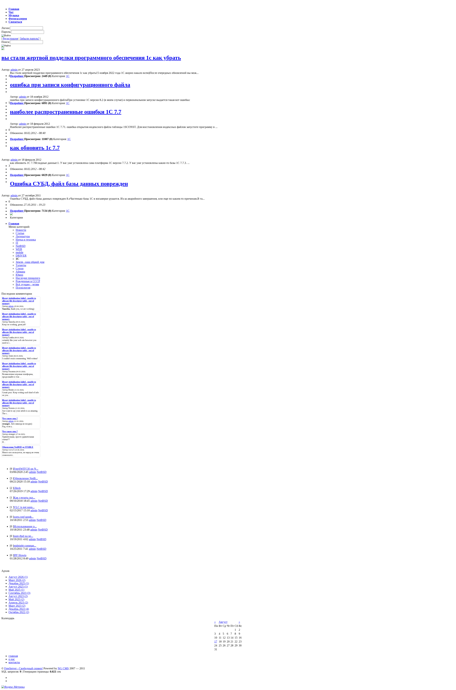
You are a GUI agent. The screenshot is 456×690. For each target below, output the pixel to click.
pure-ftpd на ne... (23, 536)
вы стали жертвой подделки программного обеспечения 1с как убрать (91, 57)
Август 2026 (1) (18, 576)
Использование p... (25, 526)
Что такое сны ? (10, 418)
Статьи (20, 233)
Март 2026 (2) (17, 580)
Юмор (19, 274)
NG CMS (63, 668)
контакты (14, 662)
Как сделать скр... (24, 497)
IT (17, 242)
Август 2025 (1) (18, 586)
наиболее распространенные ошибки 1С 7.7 (65, 112)
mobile (19, 252)
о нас (12, 659)
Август (223, 621)
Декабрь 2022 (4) (19, 608)
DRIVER (21, 255)
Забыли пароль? (29, 38)
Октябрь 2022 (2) (19, 612)
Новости (21, 229)
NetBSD (20, 245)
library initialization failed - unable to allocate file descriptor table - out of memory (19, 301)
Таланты (21, 265)
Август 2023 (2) (18, 596)
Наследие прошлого (28, 278)
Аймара (20, 271)
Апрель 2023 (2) (18, 602)
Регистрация (10, 38)
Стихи (20, 268)
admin (14, 69)
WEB (19, 249)
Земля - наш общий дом (30, 262)
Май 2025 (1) (16, 589)
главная (13, 655)
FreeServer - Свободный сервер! (23, 668)
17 (215, 641)
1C (67, 76)
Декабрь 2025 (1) (19, 583)
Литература (23, 236)
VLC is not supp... (24, 507)
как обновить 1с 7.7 (35, 147)
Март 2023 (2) (17, 605)
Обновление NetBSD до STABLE (17, 447)
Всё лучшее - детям (27, 284)
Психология (23, 287)
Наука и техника (26, 239)
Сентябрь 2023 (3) (19, 592)
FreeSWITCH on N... (26, 468)
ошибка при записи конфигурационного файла (70, 84)
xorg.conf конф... (23, 516)
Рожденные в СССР (28, 281)
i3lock (17, 487)
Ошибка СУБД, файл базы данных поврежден (69, 183)
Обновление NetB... (26, 478)
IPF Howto (20, 555)
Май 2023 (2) (16, 599)
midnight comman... (25, 545)
